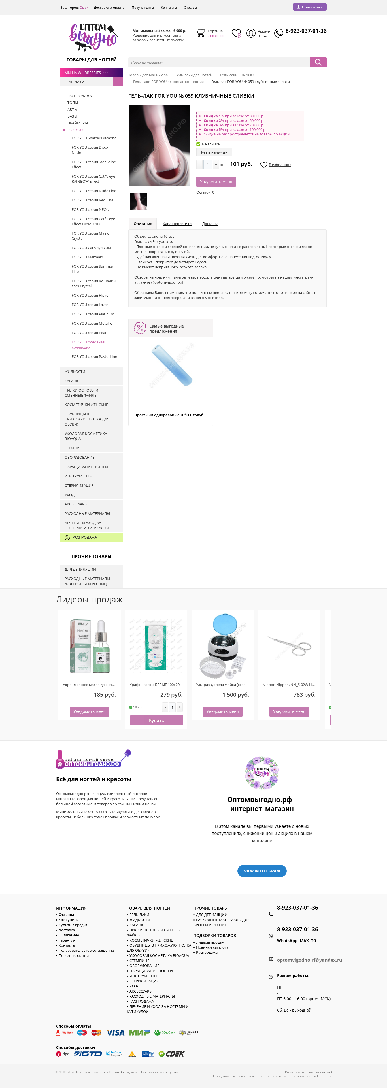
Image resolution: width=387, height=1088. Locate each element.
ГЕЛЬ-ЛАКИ (139, 914)
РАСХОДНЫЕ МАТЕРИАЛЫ (152, 996)
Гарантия (67, 940)
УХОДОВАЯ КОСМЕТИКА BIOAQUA (159, 955)
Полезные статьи (74, 955)
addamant (324, 1072)
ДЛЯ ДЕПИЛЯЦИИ (211, 914)
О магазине (69, 935)
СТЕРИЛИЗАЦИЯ (144, 980)
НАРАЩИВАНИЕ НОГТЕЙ (151, 970)
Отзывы (190, 7)
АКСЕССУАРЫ (140, 991)
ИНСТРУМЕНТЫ (143, 975)
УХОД (134, 986)
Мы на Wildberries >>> (86, 72)
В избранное (280, 164)
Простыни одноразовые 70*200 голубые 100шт (170, 415)
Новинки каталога (212, 947)
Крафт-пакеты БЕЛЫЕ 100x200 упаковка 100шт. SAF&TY (177, 684)
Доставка (210, 223)
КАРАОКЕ (137, 924)
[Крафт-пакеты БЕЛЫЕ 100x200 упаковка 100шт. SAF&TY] (156, 646)
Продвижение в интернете (236, 1076)
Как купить (68, 919)
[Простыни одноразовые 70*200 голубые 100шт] (172, 365)
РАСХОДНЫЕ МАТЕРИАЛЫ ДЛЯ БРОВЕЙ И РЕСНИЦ (222, 922)
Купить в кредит (73, 924)
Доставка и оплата (109, 7)
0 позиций (216, 35)
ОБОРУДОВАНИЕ (144, 965)
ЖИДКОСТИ (139, 919)
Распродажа (207, 952)
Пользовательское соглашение (86, 950)
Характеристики (177, 223)
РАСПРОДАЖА (141, 1001)
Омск (84, 7)
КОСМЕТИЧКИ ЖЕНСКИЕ (151, 940)
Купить (156, 720)
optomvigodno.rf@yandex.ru (309, 960)
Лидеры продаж (210, 942)
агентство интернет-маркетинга (288, 1076)
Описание (143, 223)
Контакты (169, 7)
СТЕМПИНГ (139, 960)
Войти (262, 36)
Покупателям (143, 7)
